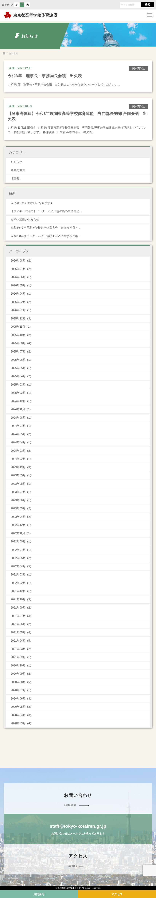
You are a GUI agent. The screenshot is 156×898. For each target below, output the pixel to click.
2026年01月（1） (22, 310)
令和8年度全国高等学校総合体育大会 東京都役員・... (45, 227)
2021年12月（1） (22, 591)
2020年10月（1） (22, 665)
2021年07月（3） (22, 615)
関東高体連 (18, 170)
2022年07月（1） (22, 549)
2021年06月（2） (22, 624)
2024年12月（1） (22, 401)
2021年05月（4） (22, 632)
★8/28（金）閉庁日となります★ (32, 203)
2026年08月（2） (22, 260)
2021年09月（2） (22, 607)
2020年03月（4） (22, 723)
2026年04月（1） (22, 293)
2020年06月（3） (22, 698)
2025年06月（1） (22, 359)
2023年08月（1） (22, 483)
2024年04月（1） (22, 442)
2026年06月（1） (22, 277)
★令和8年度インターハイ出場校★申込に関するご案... (45, 236)
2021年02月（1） (22, 657)
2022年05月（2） (22, 558)
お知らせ (16, 161)
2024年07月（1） (22, 425)
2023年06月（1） (22, 500)
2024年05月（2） (22, 434)
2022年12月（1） (22, 524)
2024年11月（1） (21, 409)
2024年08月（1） (22, 417)
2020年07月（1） (22, 690)
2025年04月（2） (22, 376)
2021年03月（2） (22, 649)
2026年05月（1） (22, 285)
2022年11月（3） (21, 533)
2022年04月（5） (22, 566)
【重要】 (16, 178)
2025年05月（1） (22, 368)
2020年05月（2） (22, 706)
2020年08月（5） (22, 682)
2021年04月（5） (22, 640)
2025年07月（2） (22, 351)
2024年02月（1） (22, 458)
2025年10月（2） (22, 335)
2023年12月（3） (22, 467)
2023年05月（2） (22, 508)
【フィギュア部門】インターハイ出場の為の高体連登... (46, 211)
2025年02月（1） (22, 392)
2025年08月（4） (22, 343)
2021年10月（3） (22, 599)
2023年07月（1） (22, 491)
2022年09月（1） (22, 541)
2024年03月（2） (22, 450)
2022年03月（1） (22, 574)
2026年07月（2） (22, 268)
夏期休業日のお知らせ (25, 219)
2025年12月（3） (22, 318)
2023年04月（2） (22, 516)
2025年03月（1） (22, 384)
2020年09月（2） (22, 673)
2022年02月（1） (22, 582)
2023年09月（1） (22, 475)
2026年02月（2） (22, 302)
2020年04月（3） (22, 715)
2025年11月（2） (21, 326)
